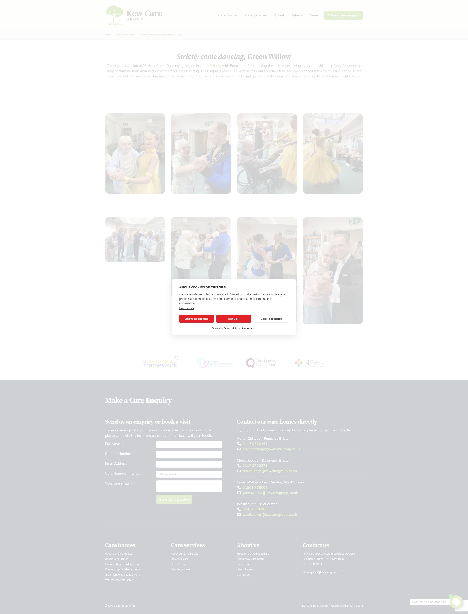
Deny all (233, 318)
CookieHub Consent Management (240, 328)
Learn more (186, 308)
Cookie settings (271, 318)
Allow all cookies (196, 318)
